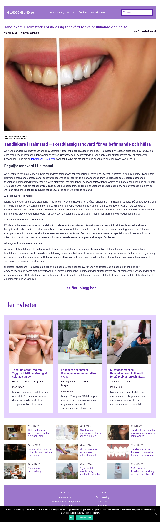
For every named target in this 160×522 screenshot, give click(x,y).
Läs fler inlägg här (80, 288)
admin (129, 381)
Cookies (83, 12)
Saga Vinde (40, 381)
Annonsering (57, 12)
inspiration (18, 387)
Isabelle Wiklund (29, 32)
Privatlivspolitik (84, 517)
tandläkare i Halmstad (43, 159)
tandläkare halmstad (144, 31)
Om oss (71, 12)
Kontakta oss (98, 12)
